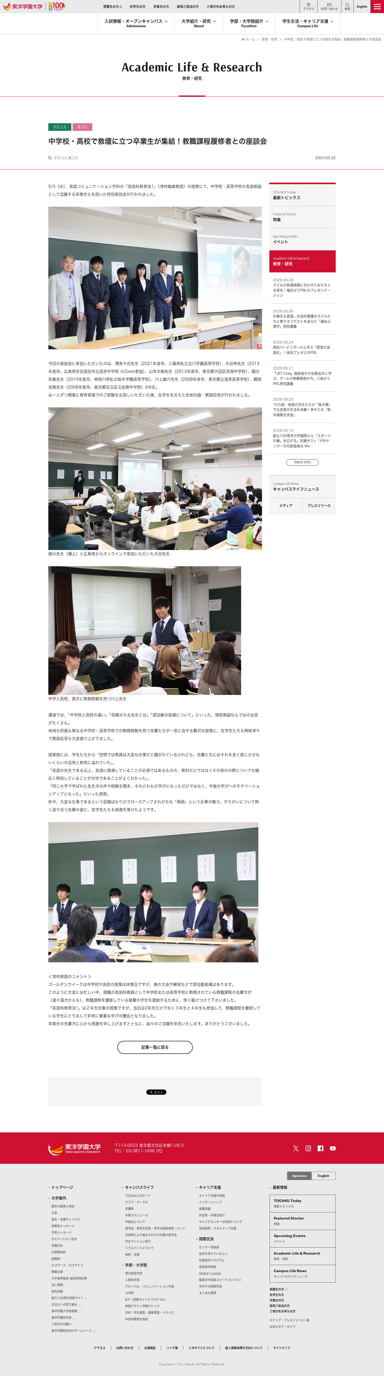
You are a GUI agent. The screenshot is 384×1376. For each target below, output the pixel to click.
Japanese (299, 1176)
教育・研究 (269, 39)
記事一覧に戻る (155, 1047)
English (323, 1176)
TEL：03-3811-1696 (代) (138, 1151)
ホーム (250, 39)
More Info (302, 462)
